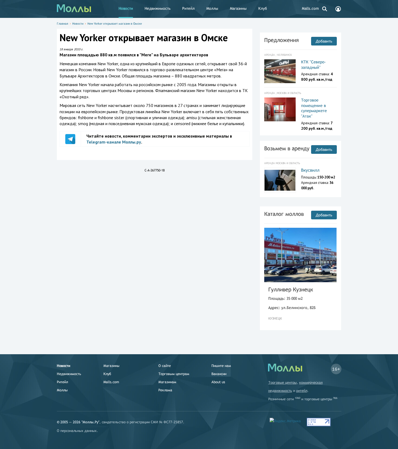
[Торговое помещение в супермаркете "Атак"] (280, 109)
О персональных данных (77, 431)
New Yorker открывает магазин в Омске (114, 23)
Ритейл (188, 8)
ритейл (301, 391)
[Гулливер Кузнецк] (300, 255)
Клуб (262, 8)
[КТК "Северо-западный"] (280, 71)
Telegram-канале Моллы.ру (113, 142)
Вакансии (218, 374)
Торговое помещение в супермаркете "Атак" (314, 108)
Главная (62, 23)
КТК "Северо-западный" (313, 65)
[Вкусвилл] (280, 180)
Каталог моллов (284, 214)
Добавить (324, 41)
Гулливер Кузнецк (290, 289)
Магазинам (167, 382)
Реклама (165, 390)
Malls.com (310, 8)
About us (218, 382)
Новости (126, 8)
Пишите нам (221, 366)
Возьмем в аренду (286, 148)
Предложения (281, 40)
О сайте (164, 366)
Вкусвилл (310, 170)
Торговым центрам (173, 374)
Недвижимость (158, 8)
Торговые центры (282, 382)
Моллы (212, 8)
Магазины (238, 8)
